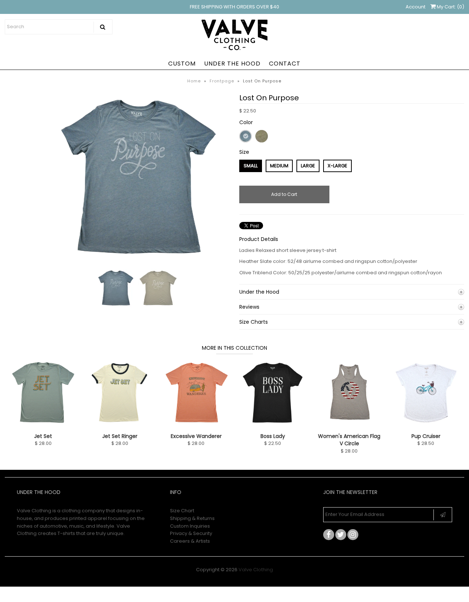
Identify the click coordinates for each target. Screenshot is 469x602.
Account (415, 6)
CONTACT (284, 63)
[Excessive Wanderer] (196, 424)
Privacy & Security (191, 533)
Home (194, 81)
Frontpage (222, 81)
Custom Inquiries (190, 526)
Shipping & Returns (192, 518)
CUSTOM (182, 63)
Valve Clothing (256, 569)
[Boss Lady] (272, 424)
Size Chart (182, 510)
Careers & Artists (190, 541)
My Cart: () (450, 6)
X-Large (337, 165)
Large (308, 165)
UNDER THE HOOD (232, 63)
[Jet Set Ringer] (119, 424)
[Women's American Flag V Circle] (349, 424)
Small (251, 165)
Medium (279, 165)
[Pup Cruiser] (425, 424)
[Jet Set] (43, 424)
